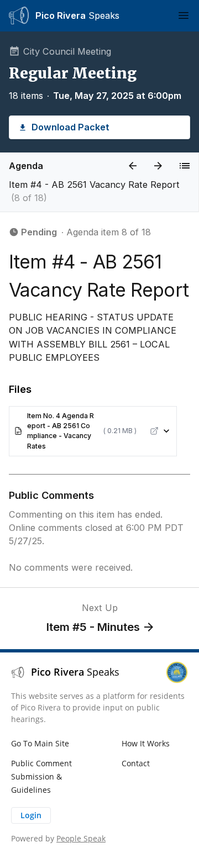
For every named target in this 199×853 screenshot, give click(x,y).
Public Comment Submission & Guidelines (41, 776)
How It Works (146, 743)
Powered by (58, 838)
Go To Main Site (40, 743)
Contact (136, 763)
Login (30, 815)
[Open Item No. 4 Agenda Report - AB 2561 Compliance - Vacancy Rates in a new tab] (154, 430)
